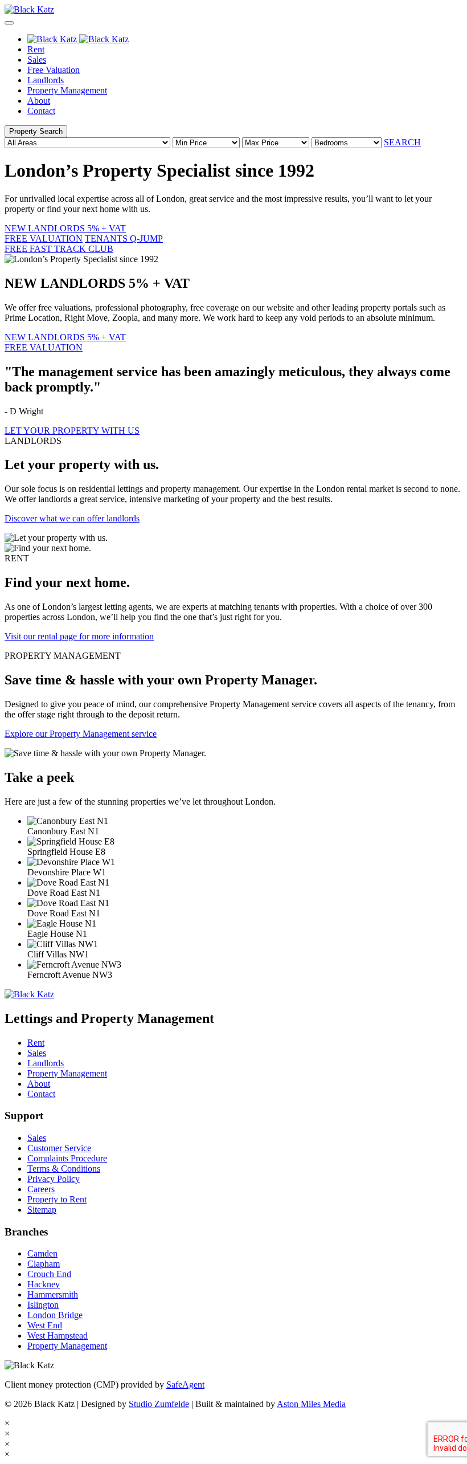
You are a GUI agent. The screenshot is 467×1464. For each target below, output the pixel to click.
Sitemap (41, 1209)
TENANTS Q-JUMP (84, 244)
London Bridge (55, 1315)
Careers (41, 1189)
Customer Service (59, 1148)
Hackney (43, 1284)
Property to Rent (57, 1199)
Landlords (45, 80)
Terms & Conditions (63, 1168)
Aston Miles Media (311, 1404)
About (38, 100)
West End (44, 1325)
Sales (36, 59)
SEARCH (402, 142)
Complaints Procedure (67, 1158)
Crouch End (49, 1274)
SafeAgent (185, 1384)
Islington (43, 1305)
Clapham (43, 1264)
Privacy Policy (53, 1179)
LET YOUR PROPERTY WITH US (72, 430)
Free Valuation (53, 70)
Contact (41, 111)
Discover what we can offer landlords (72, 518)
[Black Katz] (233, 10)
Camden (42, 1253)
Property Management (67, 90)
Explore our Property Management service (81, 734)
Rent (35, 49)
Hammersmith (52, 1294)
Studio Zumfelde (159, 1404)
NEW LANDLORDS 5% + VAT (65, 233)
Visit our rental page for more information (79, 636)
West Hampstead (57, 1335)
